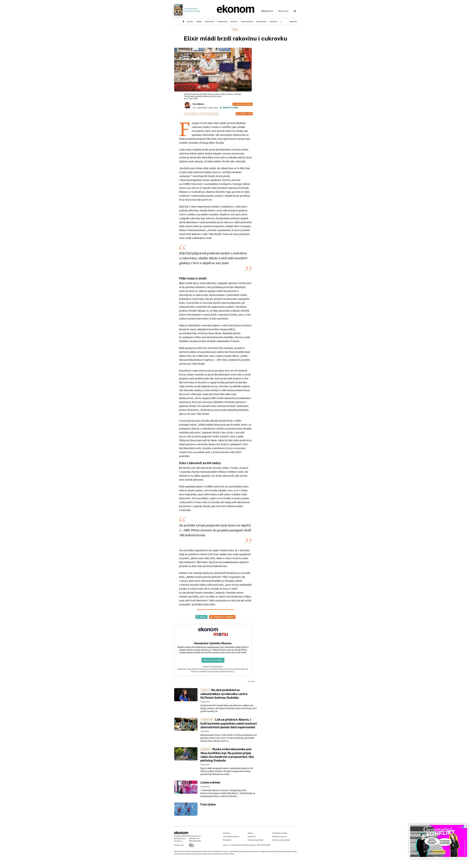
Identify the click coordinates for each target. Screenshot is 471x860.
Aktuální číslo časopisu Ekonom (192, 10)
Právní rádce (261, 21)
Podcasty (234, 21)
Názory (190, 21)
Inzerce (226, 845)
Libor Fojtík (193, 99)
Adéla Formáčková (249, 845)
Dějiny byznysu (247, 21)
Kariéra (250, 833)
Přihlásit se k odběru (213, 660)
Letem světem (210, 782)
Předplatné (227, 840)
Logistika (273, 21)
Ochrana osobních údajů (281, 840)
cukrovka (203, 114)
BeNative (293, 21)
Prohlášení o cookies (279, 833)
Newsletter (252, 836)
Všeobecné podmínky (255, 840)
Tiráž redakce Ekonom (231, 836)
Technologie (222, 21)
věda (186, 114)
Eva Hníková (198, 104)
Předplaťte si (267, 11)
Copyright (177, 836)
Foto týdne (208, 804)
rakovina (194, 114)
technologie (213, 114)
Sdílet (203, 617)
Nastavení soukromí (279, 836)
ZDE (233, 671)
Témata (199, 21)
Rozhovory (209, 21)
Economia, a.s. (196, 836)
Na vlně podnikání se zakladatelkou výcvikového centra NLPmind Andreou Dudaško (223, 693)
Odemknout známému (224, 617)
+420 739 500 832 (263, 845)
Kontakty (226, 833)
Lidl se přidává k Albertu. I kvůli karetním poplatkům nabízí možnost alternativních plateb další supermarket (228, 723)
